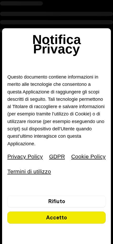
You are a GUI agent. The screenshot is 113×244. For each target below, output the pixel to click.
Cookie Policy (88, 156)
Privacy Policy (25, 156)
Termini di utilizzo (29, 171)
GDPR (57, 156)
